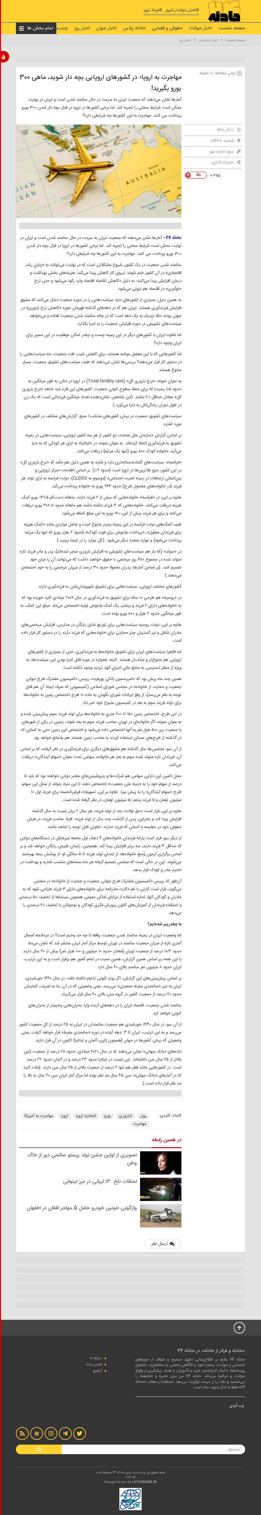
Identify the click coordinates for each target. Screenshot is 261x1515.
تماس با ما (94, 1364)
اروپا (64, 1116)
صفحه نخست (231, 28)
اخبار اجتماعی (208, 40)
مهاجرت (139, 1124)
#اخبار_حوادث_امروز (182, 10)
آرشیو (97, 1371)
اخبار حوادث (200, 28)
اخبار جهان (106, 28)
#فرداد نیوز (153, 10)
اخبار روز (82, 28)
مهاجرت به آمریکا (39, 1116)
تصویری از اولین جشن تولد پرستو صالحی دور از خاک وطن (82, 1159)
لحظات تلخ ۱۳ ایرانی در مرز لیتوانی (100, 1181)
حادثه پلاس (134, 28)
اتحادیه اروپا (86, 1116)
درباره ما (96, 1358)
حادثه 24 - (172, 237)
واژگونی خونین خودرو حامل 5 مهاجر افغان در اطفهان (82, 1208)
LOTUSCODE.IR (144, 1482)
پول (143, 1116)
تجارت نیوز (217, 151)
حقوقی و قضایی (167, 28)
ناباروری (125, 1116)
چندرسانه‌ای (56, 28)
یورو (107, 1116)
